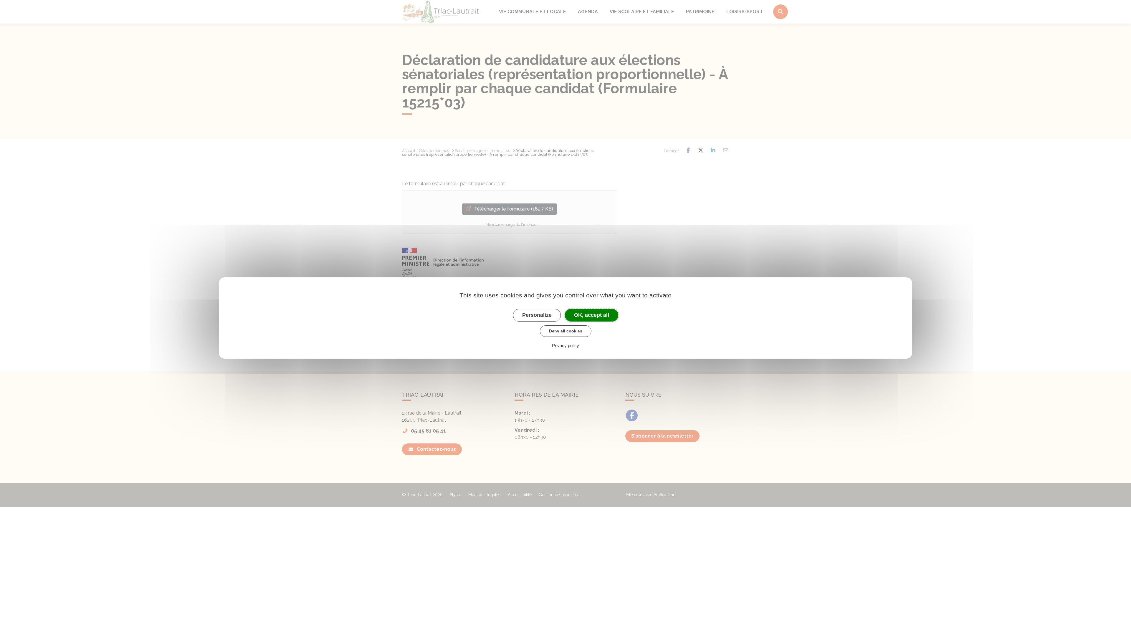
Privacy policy (565, 345)
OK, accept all (591, 315)
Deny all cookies (565, 331)
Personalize (537, 315)
